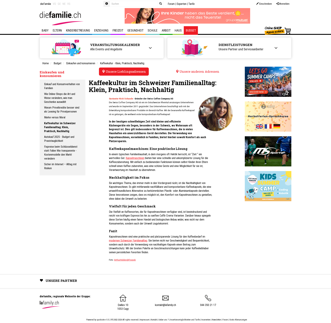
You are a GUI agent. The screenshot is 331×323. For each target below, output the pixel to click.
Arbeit (166, 30)
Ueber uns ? (164, 320)
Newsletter (216, 320)
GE (59, 4)
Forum (171, 4)
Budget (191, 30)
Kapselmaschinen (135, 158)
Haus (178, 30)
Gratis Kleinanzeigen (238, 320)
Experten (181, 4)
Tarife (191, 4)
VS (68, 4)
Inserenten (206, 320)
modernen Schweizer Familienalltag (128, 240)
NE (64, 4)
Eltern (57, 30)
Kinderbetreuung (78, 30)
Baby (45, 30)
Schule (153, 30)
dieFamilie (45, 4)
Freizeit (118, 30)
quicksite (101, 320)
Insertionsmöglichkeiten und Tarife (185, 320)
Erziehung (101, 30)
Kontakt (154, 320)
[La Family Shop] (278, 30)
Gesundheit (135, 30)
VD (54, 4)
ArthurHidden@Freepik (125, 260)
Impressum (144, 320)
